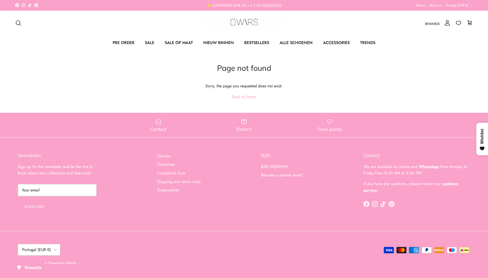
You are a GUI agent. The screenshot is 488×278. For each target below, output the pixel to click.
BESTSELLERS (256, 43)
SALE (149, 43)
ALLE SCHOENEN (296, 43)
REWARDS (432, 23)
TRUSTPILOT (272, 5)
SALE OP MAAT (179, 43)
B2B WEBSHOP (274, 167)
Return (420, 5)
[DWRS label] (244, 23)
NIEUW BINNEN (218, 43)
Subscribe (34, 206)
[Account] (446, 23)
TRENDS (367, 43)
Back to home (244, 97)
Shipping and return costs (179, 182)
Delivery (164, 156)
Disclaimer (166, 164)
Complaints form (171, 173)
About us (435, 5)
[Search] (18, 23)
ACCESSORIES (336, 43)
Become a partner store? (282, 175)
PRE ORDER (123, 43)
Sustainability (168, 190)
